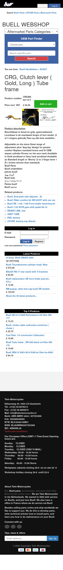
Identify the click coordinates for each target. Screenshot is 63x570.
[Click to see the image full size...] (13, 116)
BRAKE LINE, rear (16, 210)
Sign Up (52, 538)
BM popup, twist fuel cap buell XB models (28, 288)
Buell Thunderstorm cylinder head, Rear (27, 264)
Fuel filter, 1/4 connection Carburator (25, 335)
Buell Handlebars (28, 69)
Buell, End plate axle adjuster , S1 (24, 196)
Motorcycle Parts (48, 12)
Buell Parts (19, 12)
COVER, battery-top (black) (21, 221)
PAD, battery (13, 217)
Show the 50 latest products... (21, 295)
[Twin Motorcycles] (8, 4)
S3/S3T (43, 69)
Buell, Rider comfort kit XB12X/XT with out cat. (31, 200)
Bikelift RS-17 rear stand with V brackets (27, 271)
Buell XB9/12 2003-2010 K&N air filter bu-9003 (29, 352)
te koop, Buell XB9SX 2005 (19, 257)
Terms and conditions (16, 431)
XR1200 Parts (32, 12)
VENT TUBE (13, 214)
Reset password (30, 245)
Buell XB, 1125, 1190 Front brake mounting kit (31, 203)
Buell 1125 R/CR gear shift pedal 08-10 (27, 207)
